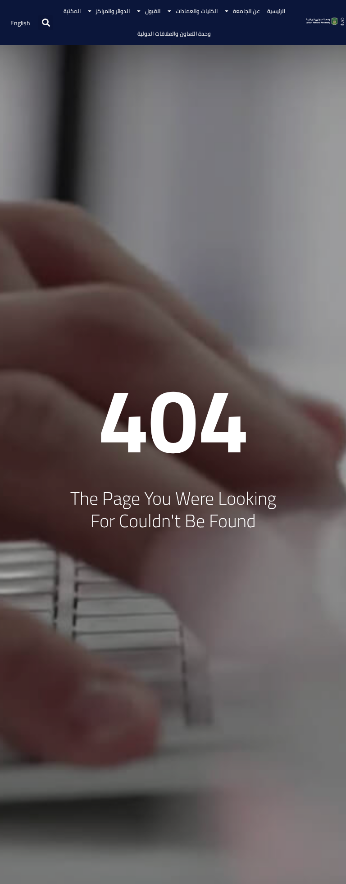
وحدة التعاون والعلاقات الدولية (174, 33)
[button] (45, 22)
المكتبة (72, 11)
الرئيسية (276, 11)
